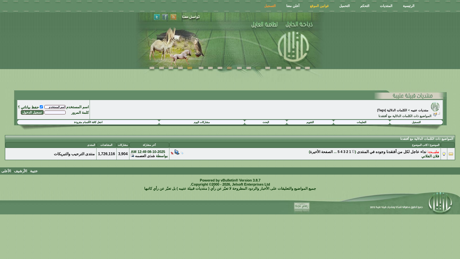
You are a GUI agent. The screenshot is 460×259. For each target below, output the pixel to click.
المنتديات (386, 6)
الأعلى (6, 171)
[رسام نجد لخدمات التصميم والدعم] (303, 207)
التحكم (364, 6)
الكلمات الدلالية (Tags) (392, 110)
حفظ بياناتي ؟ (28, 107)
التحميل (344, 6)
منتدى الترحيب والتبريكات (74, 154)
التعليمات (361, 122)
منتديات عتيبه (419, 110)
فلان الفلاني (430, 156)
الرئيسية (408, 6)
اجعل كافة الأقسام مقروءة (88, 122)
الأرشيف (20, 171)
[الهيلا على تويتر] (157, 17)
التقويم (310, 122)
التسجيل (270, 6)
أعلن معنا (292, 6)
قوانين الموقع (319, 6)
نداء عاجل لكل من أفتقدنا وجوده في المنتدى (391, 152)
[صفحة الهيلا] (165, 17)
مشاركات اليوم (202, 122)
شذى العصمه (145, 156)
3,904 (123, 154)
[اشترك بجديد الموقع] (173, 17)
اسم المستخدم (77, 107)
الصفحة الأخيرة (321, 152)
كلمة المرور (80, 112)
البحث (266, 122)
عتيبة (34, 171)
